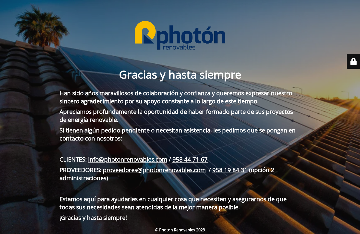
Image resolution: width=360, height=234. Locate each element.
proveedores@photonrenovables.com (154, 170)
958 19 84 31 (230, 170)
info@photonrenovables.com (127, 159)
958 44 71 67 (190, 159)
